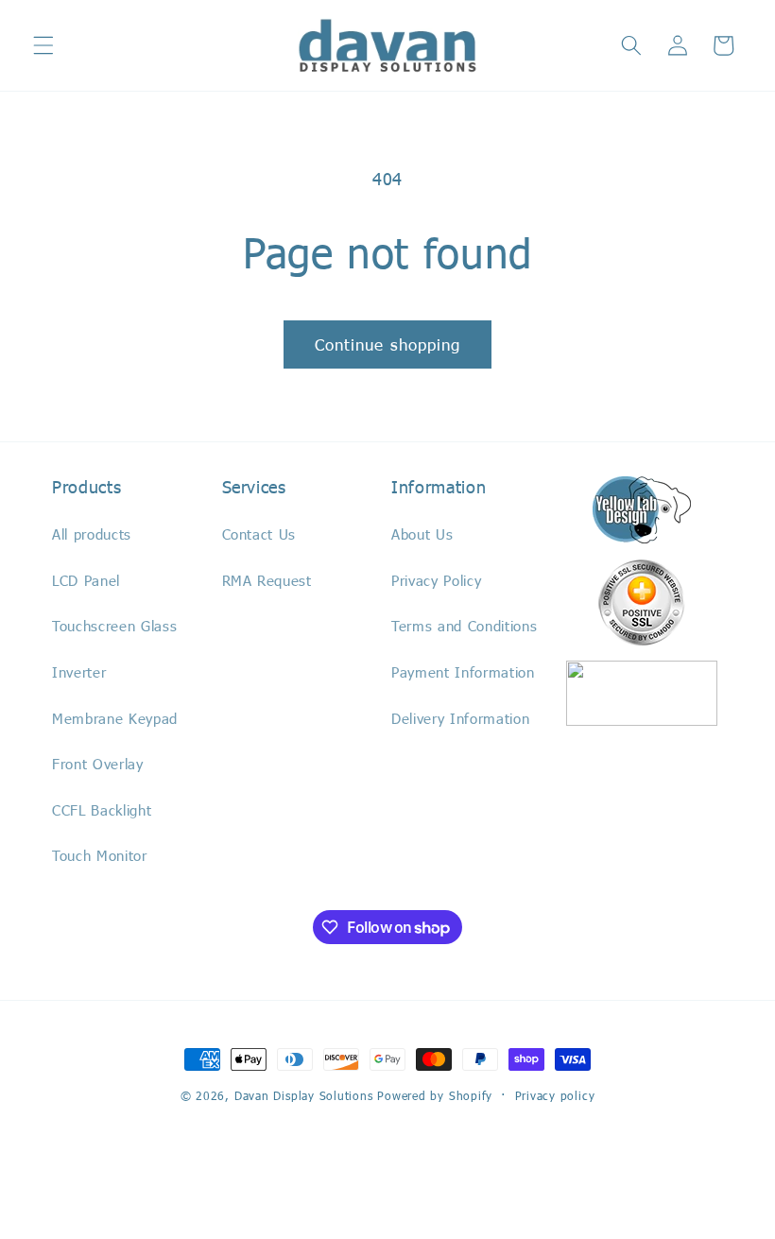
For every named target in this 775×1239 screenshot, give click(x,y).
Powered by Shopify (434, 1095)
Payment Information (463, 671)
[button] (43, 45)
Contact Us (259, 533)
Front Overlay (98, 763)
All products (91, 533)
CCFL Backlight (101, 809)
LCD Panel (86, 580)
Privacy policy (555, 1095)
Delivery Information (460, 718)
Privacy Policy (436, 580)
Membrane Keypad (115, 718)
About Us (422, 533)
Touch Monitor (99, 855)
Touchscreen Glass (114, 625)
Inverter (79, 671)
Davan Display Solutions (303, 1095)
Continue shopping (388, 344)
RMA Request (267, 580)
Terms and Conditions (464, 625)
